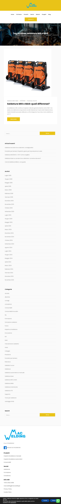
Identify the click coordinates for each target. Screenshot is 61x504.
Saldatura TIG (9, 390)
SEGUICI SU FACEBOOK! (14, 447)
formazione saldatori (11, 322)
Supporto (7, 394)
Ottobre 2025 (9, 208)
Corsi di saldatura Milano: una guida (15, 162)
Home (12, 14)
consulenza (8, 304)
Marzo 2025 (8, 229)
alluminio (7, 297)
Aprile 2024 (8, 262)
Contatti (31, 19)
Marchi (38, 14)
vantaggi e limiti (9, 401)
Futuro (6, 326)
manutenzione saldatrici (12, 344)
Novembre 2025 (9, 204)
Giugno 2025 (8, 219)
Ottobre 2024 (9, 240)
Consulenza (7, 475)
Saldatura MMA (9, 383)
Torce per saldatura (10, 398)
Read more (13, 119)
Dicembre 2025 (9, 201)
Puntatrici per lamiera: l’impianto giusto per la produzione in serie (23, 151)
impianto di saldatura (11, 329)
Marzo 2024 (8, 265)
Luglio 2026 (8, 175)
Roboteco (8, 362)
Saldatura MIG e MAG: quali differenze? (28, 103)
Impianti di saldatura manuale (12, 456)
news (6, 347)
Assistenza (7, 469)
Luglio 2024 (8, 251)
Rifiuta (53, 500)
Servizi (32, 14)
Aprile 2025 (8, 226)
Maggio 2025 (8, 222)
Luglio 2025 (8, 215)
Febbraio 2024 (9, 269)
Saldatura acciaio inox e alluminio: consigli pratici (19, 147)
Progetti (44, 14)
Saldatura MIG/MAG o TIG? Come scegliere (17, 155)
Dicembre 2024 (9, 233)
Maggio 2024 (8, 258)
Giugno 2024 (8, 255)
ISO (6, 336)
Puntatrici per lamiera (11, 358)
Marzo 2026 (8, 190)
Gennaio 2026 (9, 197)
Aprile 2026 (8, 186)
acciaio (7, 293)
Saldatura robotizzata (11, 387)
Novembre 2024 (9, 237)
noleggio (7, 351)
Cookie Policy (7, 492)
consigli (7, 300)
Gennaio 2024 (9, 273)
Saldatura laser (9, 376)
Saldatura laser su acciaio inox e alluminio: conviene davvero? (23, 158)
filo (6, 315)
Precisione (8, 354)
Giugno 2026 (8, 179)
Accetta (45, 500)
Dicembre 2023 (9, 276)
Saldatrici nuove (9, 365)
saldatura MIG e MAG (12, 101)
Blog (49, 14)
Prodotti (26, 14)
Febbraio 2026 (9, 193)
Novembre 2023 (9, 280)
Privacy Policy (8, 489)
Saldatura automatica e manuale (14, 372)
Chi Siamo (19, 14)
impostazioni (13, 502)
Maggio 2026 (8, 183)
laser (6, 340)
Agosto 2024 (8, 247)
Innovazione (8, 333)
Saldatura (8, 369)
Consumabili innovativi (11, 311)
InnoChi (35, 101)
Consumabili (8, 308)
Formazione (8, 318)
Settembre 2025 (9, 211)
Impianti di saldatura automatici (13, 459)
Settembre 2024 (9, 244)
